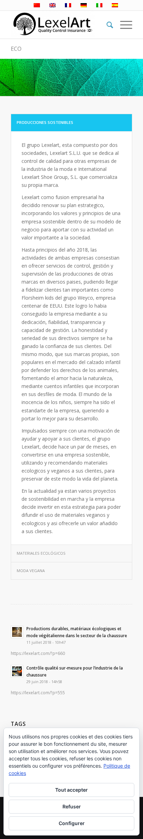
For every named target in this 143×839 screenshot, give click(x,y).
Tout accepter (71, 790)
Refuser (71, 806)
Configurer (72, 823)
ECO (16, 49)
